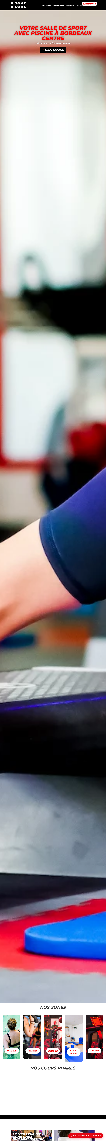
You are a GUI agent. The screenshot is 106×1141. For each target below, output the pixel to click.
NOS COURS (46, 5)
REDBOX (53, 1051)
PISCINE (12, 1050)
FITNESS (33, 1050)
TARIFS (79, 5)
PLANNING (70, 5)
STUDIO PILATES (74, 1052)
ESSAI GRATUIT (54, 49)
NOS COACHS (59, 5)
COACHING (94, 1051)
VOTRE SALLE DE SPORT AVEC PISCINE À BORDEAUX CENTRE (53, 33)
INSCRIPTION (90, 4)
